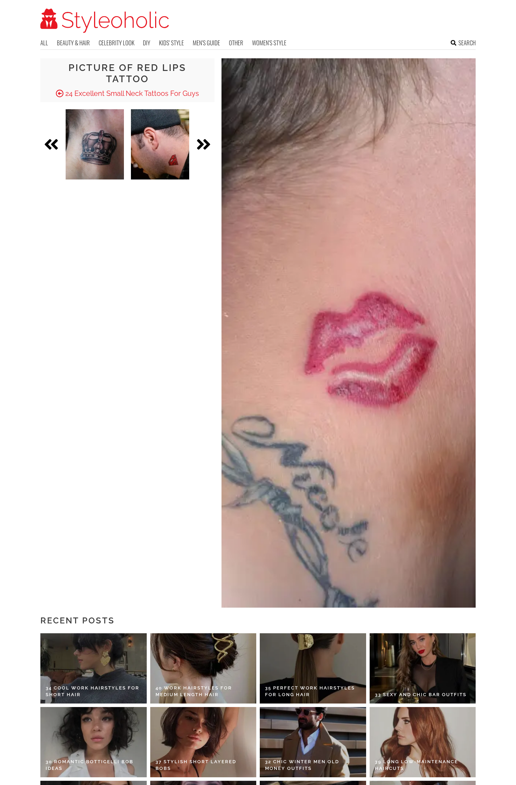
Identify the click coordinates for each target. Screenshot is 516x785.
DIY (146, 42)
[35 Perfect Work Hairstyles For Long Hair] (313, 668)
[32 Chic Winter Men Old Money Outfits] (313, 742)
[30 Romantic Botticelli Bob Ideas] (93, 742)
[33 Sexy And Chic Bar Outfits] (423, 668)
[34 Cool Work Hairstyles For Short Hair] (93, 668)
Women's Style (269, 42)
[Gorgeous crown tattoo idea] (94, 144)
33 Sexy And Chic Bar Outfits (421, 694)
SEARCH (467, 42)
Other (236, 42)
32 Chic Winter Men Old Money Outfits (302, 765)
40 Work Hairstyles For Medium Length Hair (194, 691)
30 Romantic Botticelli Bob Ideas (89, 765)
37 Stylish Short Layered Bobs (196, 765)
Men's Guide (206, 42)
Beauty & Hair (73, 42)
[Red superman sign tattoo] (160, 144)
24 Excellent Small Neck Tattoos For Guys (131, 93)
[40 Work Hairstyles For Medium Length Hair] (203, 668)
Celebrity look (116, 42)
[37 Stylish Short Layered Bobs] (203, 742)
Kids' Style (171, 42)
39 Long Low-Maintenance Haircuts (416, 765)
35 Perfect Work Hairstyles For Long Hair (310, 691)
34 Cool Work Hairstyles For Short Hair (92, 691)
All (44, 42)
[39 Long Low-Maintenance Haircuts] (423, 742)
